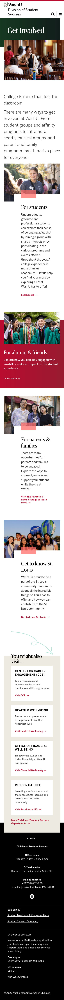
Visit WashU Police (17, 977)
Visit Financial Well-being (29, 770)
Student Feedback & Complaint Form (28, 915)
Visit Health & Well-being (29, 731)
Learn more (27, 295)
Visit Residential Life (26, 809)
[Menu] (60, 9)
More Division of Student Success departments (30, 822)
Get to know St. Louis (33, 617)
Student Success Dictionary (22, 921)
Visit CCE (20, 695)
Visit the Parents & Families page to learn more (34, 500)
